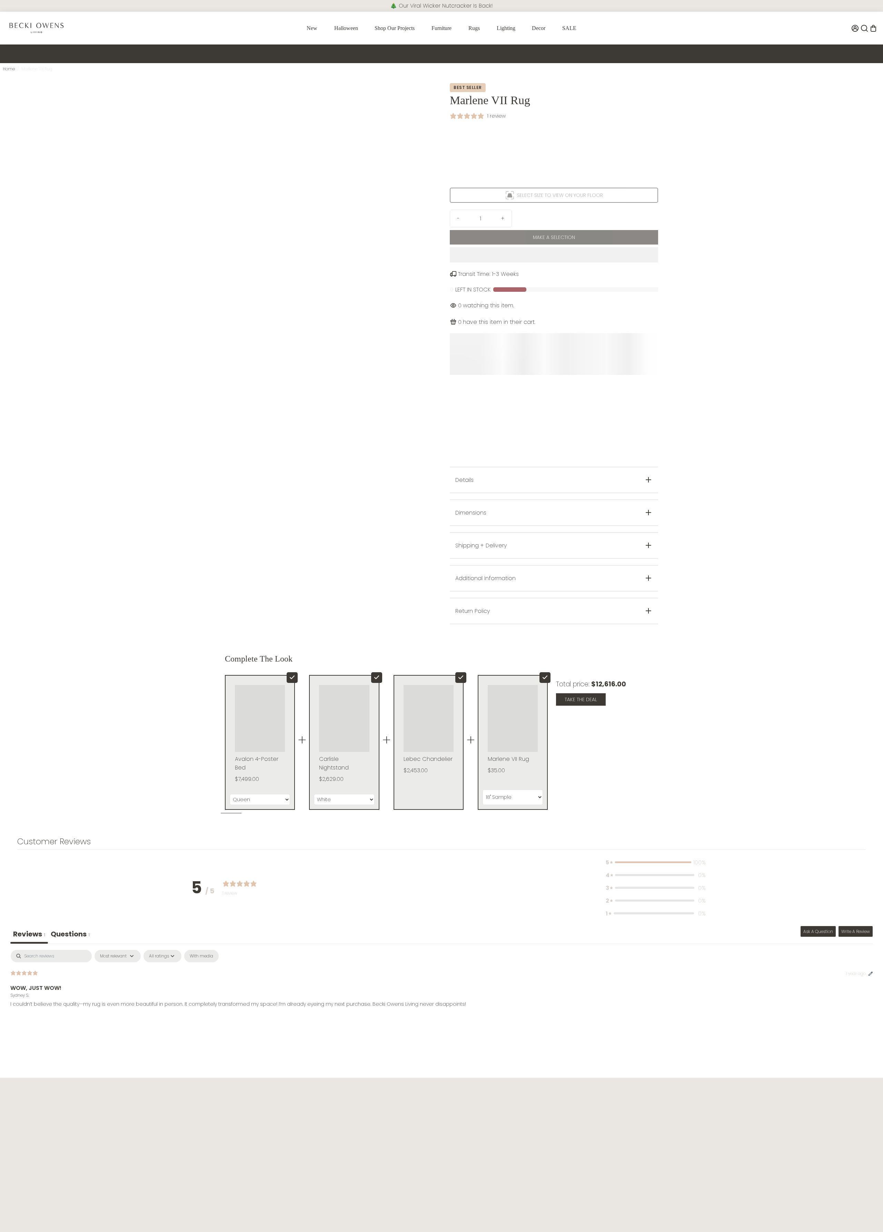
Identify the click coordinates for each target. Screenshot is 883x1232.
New (312, 28)
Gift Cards (724, 1144)
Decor (538, 28)
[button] (554, 254)
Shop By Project (730, 1111)
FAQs (364, 1122)
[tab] (70, 935)
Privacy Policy (198, 1133)
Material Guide (553, 1144)
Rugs (474, 28)
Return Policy (374, 1133)
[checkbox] (201, 956)
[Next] (238, 221)
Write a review (855, 931)
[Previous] (238, 90)
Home (9, 69)
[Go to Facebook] (10, 1211)
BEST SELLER (468, 87)
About (189, 1111)
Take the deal (581, 699)
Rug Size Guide (553, 1133)
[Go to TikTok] (32, 1211)
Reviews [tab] (29, 934)
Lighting (506, 28)
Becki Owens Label (734, 1155)
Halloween (346, 28)
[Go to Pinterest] (41, 1211)
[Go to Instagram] (21, 1211)
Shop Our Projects (395, 28)
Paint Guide (549, 1122)
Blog (540, 1111)
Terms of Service (201, 1122)
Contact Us (372, 1111)
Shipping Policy (377, 1144)
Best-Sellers (725, 1133)
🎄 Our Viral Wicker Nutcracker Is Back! (441, 6)
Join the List (122, 1162)
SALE (569, 28)
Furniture (441, 28)
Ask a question (818, 931)
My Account (372, 1155)
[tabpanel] (441, 994)
